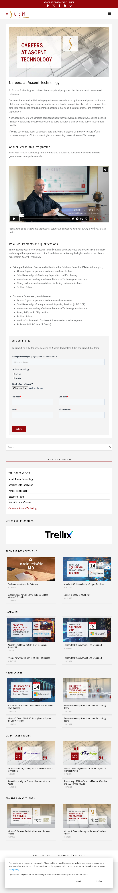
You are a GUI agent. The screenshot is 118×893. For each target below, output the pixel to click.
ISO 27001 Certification (19, 502)
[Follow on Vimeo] (70, 5)
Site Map (46, 855)
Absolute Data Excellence (20, 485)
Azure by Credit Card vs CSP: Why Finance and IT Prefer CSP (28, 646)
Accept (78, 881)
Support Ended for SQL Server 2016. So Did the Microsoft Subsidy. (28, 596)
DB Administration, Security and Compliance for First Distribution (30, 769)
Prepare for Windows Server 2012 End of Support (29, 658)
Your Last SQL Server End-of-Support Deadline (84, 584)
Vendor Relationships (18, 490)
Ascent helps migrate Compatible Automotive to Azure (29, 782)
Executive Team (16, 496)
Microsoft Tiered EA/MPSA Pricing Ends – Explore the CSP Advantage (29, 719)
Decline (99, 881)
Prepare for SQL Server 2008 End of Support (83, 658)
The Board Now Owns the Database (23, 584)
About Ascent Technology (20, 479)
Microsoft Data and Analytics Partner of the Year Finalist (29, 832)
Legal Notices (62, 855)
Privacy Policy (14, 870)
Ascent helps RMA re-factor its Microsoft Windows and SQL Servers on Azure (86, 782)
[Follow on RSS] (65, 5)
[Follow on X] (53, 5)
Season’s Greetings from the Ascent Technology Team (85, 706)
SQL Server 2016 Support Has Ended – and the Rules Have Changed (30, 706)
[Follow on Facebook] (59, 5)
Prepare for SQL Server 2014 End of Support (83, 645)
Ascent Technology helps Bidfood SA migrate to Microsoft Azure (85, 769)
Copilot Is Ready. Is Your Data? (77, 595)
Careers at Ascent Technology (22, 508)
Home (35, 855)
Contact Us (79, 855)
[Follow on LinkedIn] (48, 5)
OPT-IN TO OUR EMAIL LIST (59, 459)
